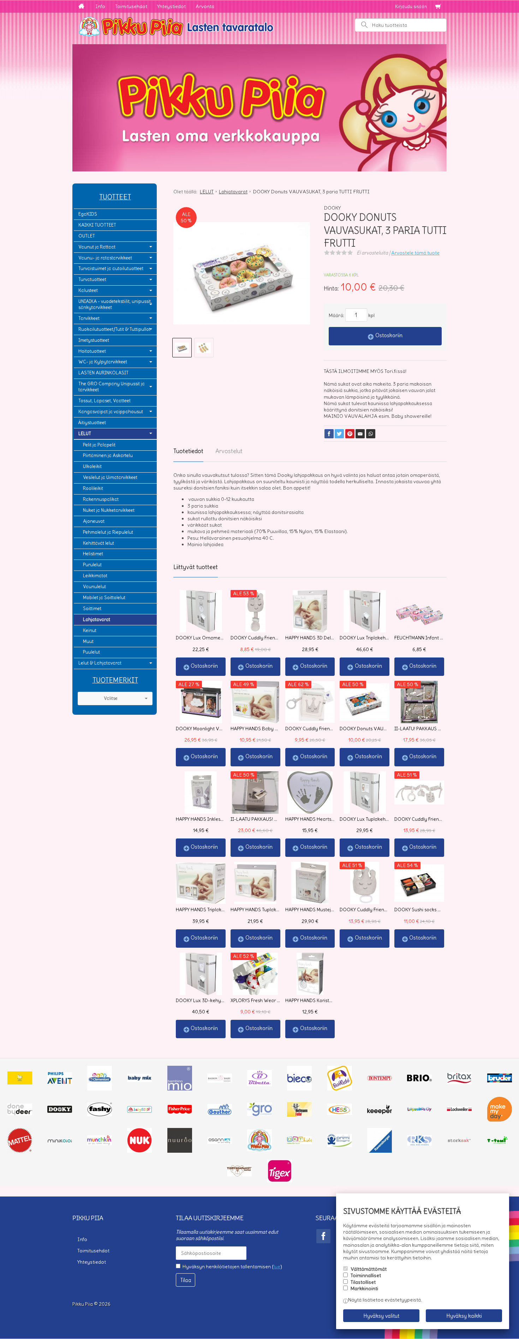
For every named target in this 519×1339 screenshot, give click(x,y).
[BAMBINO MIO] (179, 1089)
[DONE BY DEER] (19, 1113)
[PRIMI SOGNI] (339, 1145)
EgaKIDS (87, 214)
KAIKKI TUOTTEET (97, 225)
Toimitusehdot (131, 6)
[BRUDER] (499, 1080)
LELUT (84, 434)
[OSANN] (219, 1142)
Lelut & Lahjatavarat (99, 663)
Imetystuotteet (93, 340)
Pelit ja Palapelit (99, 445)
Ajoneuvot (94, 521)
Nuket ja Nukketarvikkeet (109, 510)
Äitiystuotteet (92, 423)
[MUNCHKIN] (99, 1143)
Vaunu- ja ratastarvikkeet (105, 258)
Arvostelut (229, 451)
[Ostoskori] (438, 6)
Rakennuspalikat (101, 499)
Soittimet (92, 609)
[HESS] (339, 1113)
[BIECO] (299, 1089)
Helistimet (93, 554)
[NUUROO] (179, 1151)
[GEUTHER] (219, 1113)
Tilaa (185, 1280)
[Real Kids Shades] (419, 1144)
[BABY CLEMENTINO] (99, 1089)
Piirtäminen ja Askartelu (108, 455)
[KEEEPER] (379, 1112)
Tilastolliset (363, 1282)
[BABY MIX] (139, 1080)
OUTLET (86, 236)
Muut (88, 641)
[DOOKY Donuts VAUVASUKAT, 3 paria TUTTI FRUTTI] (241, 273)
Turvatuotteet (92, 279)
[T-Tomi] (499, 1143)
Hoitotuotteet (92, 351)
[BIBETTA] (259, 1084)
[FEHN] (139, 1111)
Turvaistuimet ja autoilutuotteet (110, 268)
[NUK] (139, 1151)
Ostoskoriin (388, 335)
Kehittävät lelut (98, 543)
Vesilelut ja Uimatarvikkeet (110, 477)
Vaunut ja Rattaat (96, 247)
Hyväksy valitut (381, 1315)
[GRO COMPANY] (259, 1114)
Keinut (89, 630)
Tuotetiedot (188, 451)
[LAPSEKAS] (419, 1110)
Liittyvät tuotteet (195, 567)
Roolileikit (93, 488)
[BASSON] (219, 1081)
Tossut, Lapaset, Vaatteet (104, 401)
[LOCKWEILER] (459, 1110)
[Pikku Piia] (259, 25)
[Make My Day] (499, 1120)
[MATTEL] (19, 1151)
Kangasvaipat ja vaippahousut (110, 412)
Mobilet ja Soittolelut (104, 598)
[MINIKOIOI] (59, 1141)
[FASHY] (99, 1114)
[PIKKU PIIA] (259, 1149)
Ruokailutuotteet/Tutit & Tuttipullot (114, 329)
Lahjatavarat (96, 619)
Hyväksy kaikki (464, 1315)
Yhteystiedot (171, 6)
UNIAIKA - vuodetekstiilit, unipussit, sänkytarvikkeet (115, 304)
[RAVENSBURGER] (379, 1151)
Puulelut (91, 652)
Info (100, 6)
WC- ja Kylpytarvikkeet (102, 362)
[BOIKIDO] (339, 1089)
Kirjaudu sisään (411, 6)
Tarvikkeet (89, 318)
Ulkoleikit (92, 466)
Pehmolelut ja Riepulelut (108, 532)
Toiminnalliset (366, 1275)
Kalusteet (88, 290)
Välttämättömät (369, 1269)
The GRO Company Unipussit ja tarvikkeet (111, 387)
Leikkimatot (95, 576)
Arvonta (205, 6)
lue (277, 1266)
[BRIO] (419, 1079)
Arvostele (415, 253)
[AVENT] (59, 1082)
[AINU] (19, 1083)
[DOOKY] (59, 1111)
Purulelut (92, 565)
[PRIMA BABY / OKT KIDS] (299, 1142)
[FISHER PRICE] (179, 1112)
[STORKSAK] (459, 1142)
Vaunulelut (94, 587)
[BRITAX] (459, 1082)
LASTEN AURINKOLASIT (103, 373)
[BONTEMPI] (379, 1079)
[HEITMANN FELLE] (299, 1115)
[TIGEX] (279, 1180)
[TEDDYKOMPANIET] (239, 1174)
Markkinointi (364, 1288)
